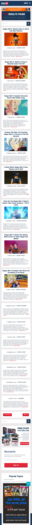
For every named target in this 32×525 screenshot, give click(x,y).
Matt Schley (21, 186)
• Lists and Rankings (8, 479)
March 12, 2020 (10, 289)
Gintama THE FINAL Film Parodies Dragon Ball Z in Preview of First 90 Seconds (16, 134)
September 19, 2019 (11, 382)
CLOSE (28, 483)
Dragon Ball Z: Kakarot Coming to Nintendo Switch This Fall (16, 63)
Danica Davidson (20, 81)
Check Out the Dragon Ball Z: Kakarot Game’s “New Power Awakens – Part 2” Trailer (16, 203)
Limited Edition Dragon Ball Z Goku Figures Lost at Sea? (16, 168)
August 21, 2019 (13, 398)
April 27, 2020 (11, 255)
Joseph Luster (21, 48)
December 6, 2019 (11, 352)
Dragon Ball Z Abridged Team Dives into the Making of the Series (16, 271)
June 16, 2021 (11, 80)
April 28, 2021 (11, 117)
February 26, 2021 (11, 153)
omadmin (21, 398)
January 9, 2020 (11, 337)
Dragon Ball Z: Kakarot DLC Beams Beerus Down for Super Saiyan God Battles (16, 237)
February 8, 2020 (11, 322)
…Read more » (19, 56)
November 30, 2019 (11, 367)
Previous (8, 414)
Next (25, 414)
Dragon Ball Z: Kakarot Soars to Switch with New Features (16, 30)
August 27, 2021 (11, 48)
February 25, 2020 (10, 305)
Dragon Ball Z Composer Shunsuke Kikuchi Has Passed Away (16, 97)
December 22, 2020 (12, 186)
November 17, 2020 (10, 220)
